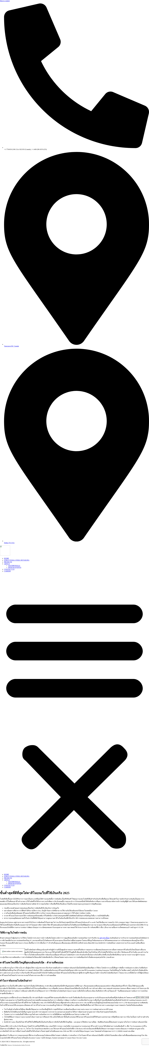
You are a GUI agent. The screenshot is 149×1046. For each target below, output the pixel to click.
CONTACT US (9, 569)
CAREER (7, 571)
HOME (6, 558)
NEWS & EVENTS (14, 567)
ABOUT (7, 564)
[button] (74, 723)
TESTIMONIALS (14, 565)
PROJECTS (8, 562)
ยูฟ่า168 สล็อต (104, 938)
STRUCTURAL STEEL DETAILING (16, 560)
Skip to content (5, 1)
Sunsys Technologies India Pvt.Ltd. (19, 1045)
